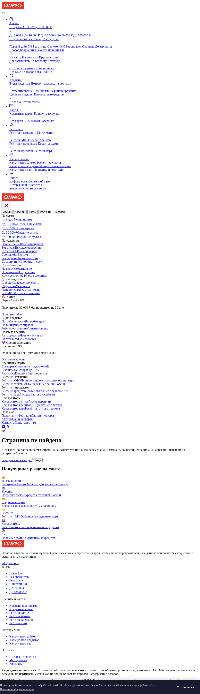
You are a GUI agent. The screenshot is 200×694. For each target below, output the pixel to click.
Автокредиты (30, 101)
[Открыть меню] (3, 12)
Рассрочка (47, 121)
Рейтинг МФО (19, 140)
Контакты (15, 663)
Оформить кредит (13, 359)
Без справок (73, 46)
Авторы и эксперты (22, 656)
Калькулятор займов (22, 636)
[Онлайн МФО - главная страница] (13, 8)
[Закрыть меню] (6, 206)
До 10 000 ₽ (32, 35)
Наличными (30, 57)
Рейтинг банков (40, 140)
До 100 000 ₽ (82, 35)
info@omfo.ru (10, 563)
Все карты (16, 121)
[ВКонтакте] (4, 427)
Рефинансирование (63, 91)
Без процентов (19, 576)
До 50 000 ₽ (65, 35)
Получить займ (12, 314)
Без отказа (39, 46)
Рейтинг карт (43, 151)
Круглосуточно (49, 57)
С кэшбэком (32, 121)
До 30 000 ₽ (48, 35)
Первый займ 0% (20, 46)
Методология (18, 660)
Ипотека (15, 101)
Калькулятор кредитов (24, 640)
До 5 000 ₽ (16, 35)
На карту (15, 57)
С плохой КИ (56, 46)
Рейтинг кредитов (21, 151)
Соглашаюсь (186, 687)
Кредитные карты (21, 609)
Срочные (88, 46)
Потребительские (21, 91)
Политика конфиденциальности (17, 689)
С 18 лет (15, 68)
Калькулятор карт (21, 643)
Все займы (16, 573)
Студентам (28, 68)
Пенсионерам (45, 68)
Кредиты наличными (23, 605)
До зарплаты (103, 46)
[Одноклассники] (8, 427)
